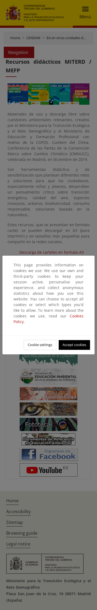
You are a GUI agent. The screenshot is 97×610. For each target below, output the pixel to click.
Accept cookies (74, 344)
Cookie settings (40, 344)
